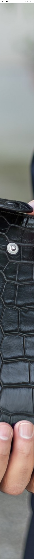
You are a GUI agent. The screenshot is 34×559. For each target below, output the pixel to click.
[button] (26, 1)
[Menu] (2, 1)
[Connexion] (30, 1)
